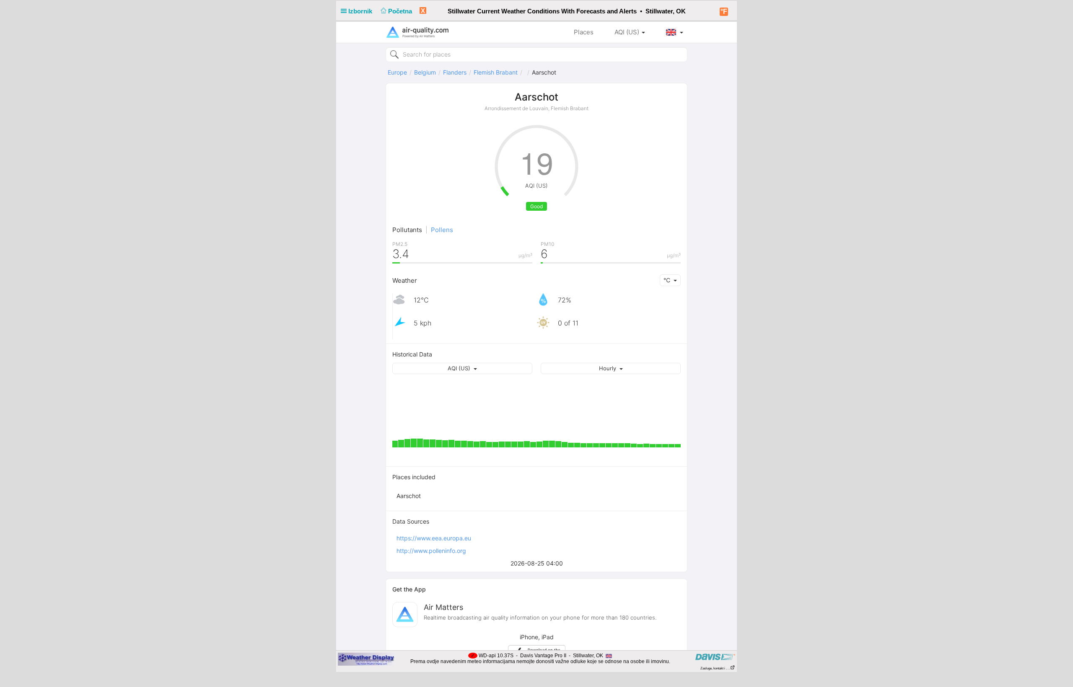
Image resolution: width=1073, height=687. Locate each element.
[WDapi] (366, 659)
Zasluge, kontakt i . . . (715, 668)
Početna (400, 11)
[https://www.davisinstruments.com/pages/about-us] (715, 657)
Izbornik (361, 11)
